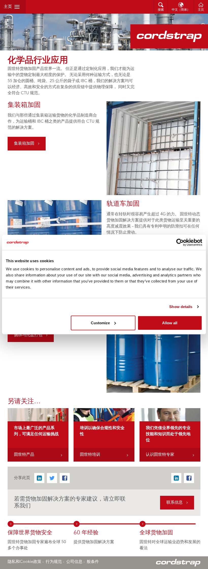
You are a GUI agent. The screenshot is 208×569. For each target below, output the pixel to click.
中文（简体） (181, 9)
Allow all (169, 322)
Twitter (52, 478)
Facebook (65, 478)
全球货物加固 (156, 533)
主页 (8, 7)
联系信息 (174, 503)
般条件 (93, 562)
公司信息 (74, 562)
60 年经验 (86, 533)
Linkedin (39, 478)
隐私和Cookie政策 (24, 562)
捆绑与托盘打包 (28, 335)
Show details (180, 307)
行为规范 (54, 562)
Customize (100, 322)
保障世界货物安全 (30, 533)
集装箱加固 (24, 144)
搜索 (161, 9)
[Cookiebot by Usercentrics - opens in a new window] (180, 242)
